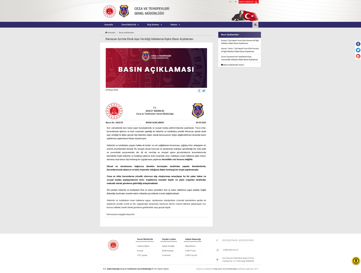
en (230, 1)
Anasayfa (111, 32)
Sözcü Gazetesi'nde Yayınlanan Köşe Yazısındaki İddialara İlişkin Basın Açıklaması (239, 58)
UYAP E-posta (191, 255)
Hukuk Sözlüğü (168, 246)
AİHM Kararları (168, 251)
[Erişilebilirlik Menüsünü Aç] (356, 261)
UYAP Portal (190, 251)
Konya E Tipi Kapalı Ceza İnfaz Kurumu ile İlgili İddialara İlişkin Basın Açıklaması (240, 41)
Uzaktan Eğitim (143, 246)
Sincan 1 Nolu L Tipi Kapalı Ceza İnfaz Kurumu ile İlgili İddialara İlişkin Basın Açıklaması (240, 49)
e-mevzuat (166, 255)
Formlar (140, 251)
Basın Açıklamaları (126, 32)
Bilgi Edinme (190, 246)
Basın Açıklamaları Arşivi (233, 65)
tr (235, 1)
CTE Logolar (142, 255)
